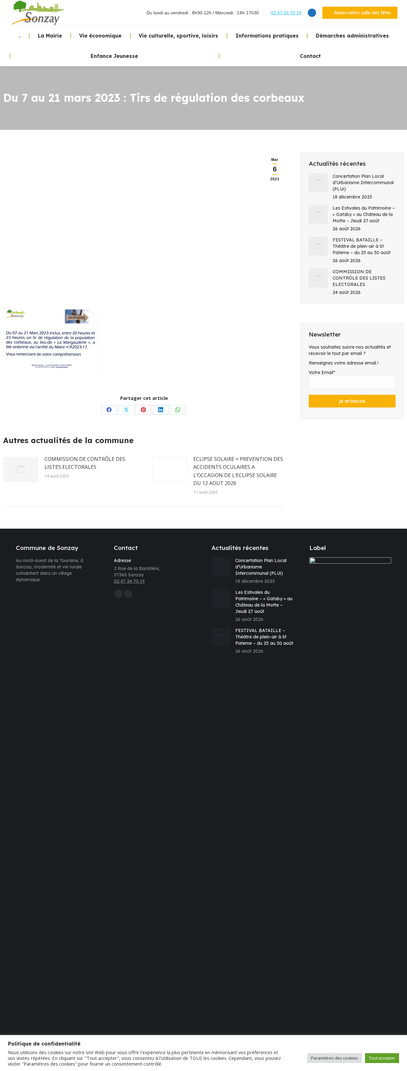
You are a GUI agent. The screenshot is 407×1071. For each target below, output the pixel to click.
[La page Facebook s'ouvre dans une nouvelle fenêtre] (312, 13)
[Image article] (20, 469)
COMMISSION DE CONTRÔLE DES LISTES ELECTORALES (85, 463)
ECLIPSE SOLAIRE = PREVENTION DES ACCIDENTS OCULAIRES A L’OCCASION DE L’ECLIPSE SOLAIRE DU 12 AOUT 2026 (238, 471)
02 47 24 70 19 (286, 12)
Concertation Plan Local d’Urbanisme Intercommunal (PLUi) (363, 182)
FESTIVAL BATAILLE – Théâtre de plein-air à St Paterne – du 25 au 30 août (361, 246)
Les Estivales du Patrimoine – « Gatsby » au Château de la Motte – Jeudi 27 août (364, 214)
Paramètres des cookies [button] (334, 1058)
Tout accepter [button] (382, 1058)
